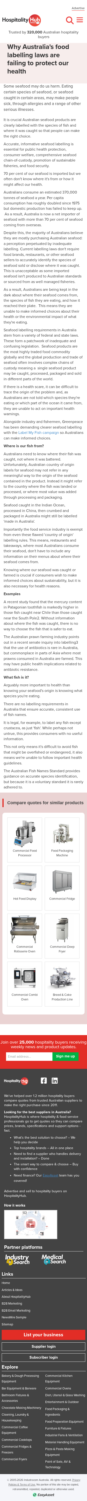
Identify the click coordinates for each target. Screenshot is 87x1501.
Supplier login (44, 1346)
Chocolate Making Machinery (21, 1408)
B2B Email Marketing (16, 1311)
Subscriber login (43, 1357)
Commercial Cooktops (17, 1440)
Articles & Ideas (12, 1290)
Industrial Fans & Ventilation (64, 1435)
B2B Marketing (12, 1304)
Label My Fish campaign (38, 432)
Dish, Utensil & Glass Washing (65, 1395)
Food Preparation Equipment (64, 1422)
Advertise (78, 8)
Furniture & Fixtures (58, 1428)
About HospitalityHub (16, 1297)
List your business (43, 1335)
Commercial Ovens (58, 1388)
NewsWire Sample (14, 1317)
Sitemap (7, 1324)
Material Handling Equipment (64, 1442)
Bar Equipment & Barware (19, 1388)
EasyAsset (50, 1175)
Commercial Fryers (14, 1459)
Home (6, 1283)
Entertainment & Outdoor (62, 1402)
